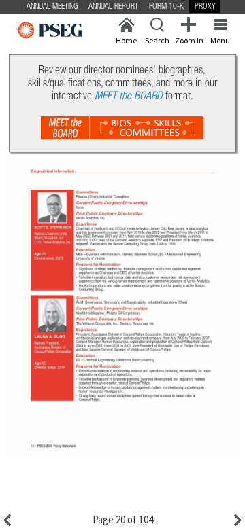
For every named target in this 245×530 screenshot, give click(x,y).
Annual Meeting (52, 7)
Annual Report (113, 7)
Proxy (205, 7)
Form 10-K (166, 7)
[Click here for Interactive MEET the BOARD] (122, 128)
